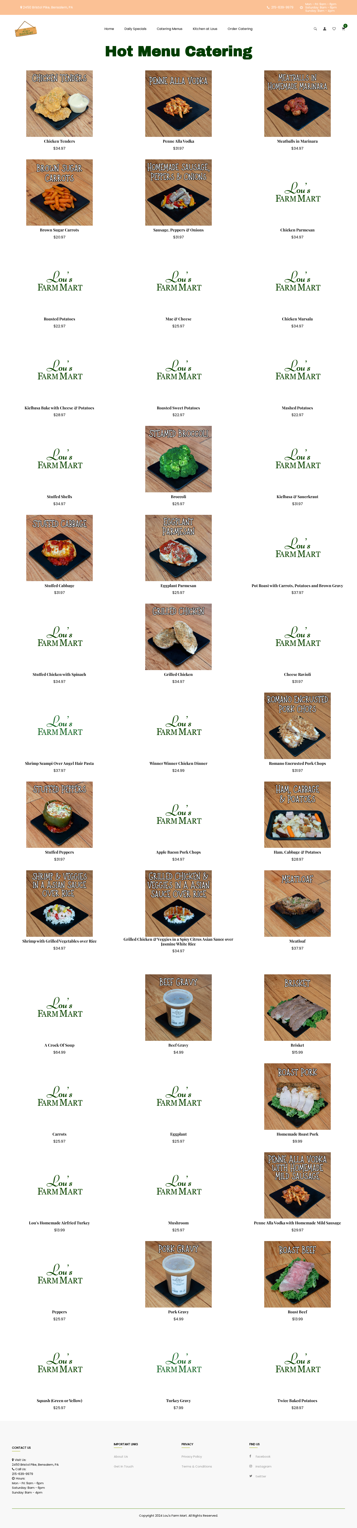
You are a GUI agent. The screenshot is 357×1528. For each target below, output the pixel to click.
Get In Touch (123, 1466)
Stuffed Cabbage (59, 585)
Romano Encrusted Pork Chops (297, 763)
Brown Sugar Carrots (59, 229)
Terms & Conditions (197, 1466)
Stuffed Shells (59, 496)
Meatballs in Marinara (297, 141)
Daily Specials (135, 28)
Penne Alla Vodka (178, 141)
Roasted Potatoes (59, 318)
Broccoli (178, 496)
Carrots (59, 1134)
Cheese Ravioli (297, 674)
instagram (263, 1466)
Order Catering (240, 28)
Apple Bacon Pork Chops (178, 852)
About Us (121, 1457)
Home (109, 28)
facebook (263, 1457)
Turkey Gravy (178, 1400)
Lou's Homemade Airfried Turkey (59, 1222)
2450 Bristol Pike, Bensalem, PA (47, 7)
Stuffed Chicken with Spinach (59, 674)
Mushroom (178, 1222)
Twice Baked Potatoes (297, 1400)
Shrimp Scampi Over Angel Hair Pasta (59, 763)
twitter (261, 1476)
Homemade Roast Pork (297, 1134)
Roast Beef (297, 1311)
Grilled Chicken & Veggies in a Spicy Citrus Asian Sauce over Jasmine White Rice (178, 941)
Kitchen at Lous (205, 28)
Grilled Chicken (178, 674)
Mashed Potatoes (297, 407)
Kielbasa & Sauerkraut (297, 496)
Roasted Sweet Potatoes (178, 407)
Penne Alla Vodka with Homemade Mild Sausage (297, 1222)
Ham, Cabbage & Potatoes (297, 852)
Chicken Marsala (297, 318)
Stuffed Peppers (59, 852)
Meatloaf (297, 941)
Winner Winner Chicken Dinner (178, 763)
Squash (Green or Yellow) (59, 1400)
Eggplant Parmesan (178, 585)
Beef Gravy (178, 1045)
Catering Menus (169, 28)
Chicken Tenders (59, 141)
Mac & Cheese (178, 318)
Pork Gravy (178, 1311)
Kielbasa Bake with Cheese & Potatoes (59, 407)
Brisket (297, 1045)
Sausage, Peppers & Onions (178, 229)
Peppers (59, 1311)
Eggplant (178, 1134)
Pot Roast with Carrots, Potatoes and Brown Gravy (297, 585)
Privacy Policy (192, 1457)
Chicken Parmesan (297, 229)
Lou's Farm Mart (175, 1515)
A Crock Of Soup (59, 1045)
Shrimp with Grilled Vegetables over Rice (59, 941)
